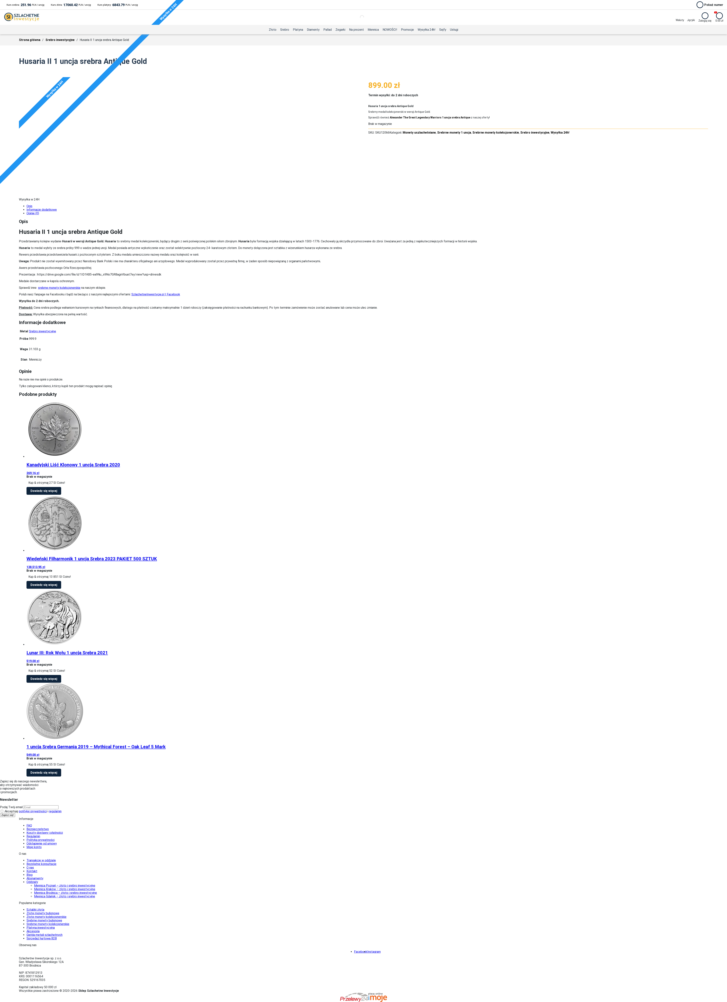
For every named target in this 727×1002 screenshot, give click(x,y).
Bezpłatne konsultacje (41, 864)
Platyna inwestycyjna (41, 927)
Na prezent (356, 29)
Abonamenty (35, 878)
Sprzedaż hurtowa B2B (42, 938)
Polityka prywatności (41, 840)
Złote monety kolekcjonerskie (46, 917)
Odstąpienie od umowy (42, 843)
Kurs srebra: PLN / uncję (25, 5)
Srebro (284, 29)
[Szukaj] (359, 17)
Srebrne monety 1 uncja (454, 132)
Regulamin (33, 836)
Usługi (454, 29)
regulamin (55, 811)
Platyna (298, 29)
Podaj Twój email (11, 807)
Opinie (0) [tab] (33, 213)
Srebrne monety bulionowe (44, 920)
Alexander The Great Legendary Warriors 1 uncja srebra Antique (430, 117)
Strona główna (29, 40)
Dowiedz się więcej (43, 491)
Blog (30, 875)
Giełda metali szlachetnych (44, 935)
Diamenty (313, 29)
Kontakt (32, 871)
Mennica (373, 29)
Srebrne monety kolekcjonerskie (495, 132)
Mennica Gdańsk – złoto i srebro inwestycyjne (64, 896)
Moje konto (34, 847)
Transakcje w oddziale (41, 860)
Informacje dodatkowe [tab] (42, 209)
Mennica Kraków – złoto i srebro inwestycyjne (64, 889)
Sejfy (442, 29)
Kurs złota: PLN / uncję (71, 5)
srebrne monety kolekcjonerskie (59, 288)
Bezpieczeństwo (38, 829)
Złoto (272, 29)
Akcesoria (33, 931)
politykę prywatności (33, 811)
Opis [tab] (29, 206)
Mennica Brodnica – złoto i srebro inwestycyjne (65, 893)
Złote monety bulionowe (43, 913)
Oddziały (32, 882)
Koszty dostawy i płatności (45, 832)
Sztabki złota (35, 909)
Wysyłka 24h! (426, 29)
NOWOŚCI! (390, 29)
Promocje (407, 29)
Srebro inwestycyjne (60, 40)
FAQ (29, 825)
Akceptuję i (33, 811)
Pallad (327, 29)
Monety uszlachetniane (419, 132)
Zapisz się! (8, 815)
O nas (30, 867)
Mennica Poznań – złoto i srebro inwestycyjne (64, 885)
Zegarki (340, 29)
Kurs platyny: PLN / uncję (118, 5)
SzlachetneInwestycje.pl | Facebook (155, 294)
